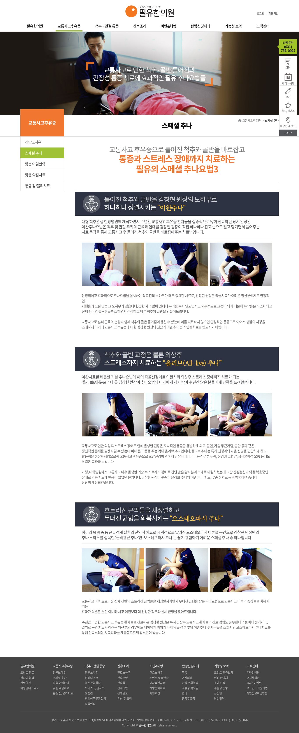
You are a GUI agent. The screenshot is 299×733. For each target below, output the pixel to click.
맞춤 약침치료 (35, 174)
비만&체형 (168, 26)
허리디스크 (91, 678)
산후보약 (122, 678)
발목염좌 (90, 704)
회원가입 (273, 13)
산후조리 (139, 26)
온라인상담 (253, 672)
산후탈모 (122, 693)
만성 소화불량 (190, 683)
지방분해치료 (157, 688)
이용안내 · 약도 (29, 688)
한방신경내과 (200, 26)
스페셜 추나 (33, 153)
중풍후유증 (188, 698)
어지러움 (187, 678)
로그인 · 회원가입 (257, 688)
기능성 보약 (233, 26)
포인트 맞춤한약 (159, 678)
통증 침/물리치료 (37, 185)
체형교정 (155, 693)
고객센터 (262, 26)
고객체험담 (253, 678)
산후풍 (121, 683)
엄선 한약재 (221, 678)
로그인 (260, 13)
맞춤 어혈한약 (35, 164)
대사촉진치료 (157, 683)
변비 (184, 693)
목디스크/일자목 (94, 688)
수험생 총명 (221, 688)
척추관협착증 (93, 683)
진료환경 (25, 683)
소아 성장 (219, 683)
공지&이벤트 (254, 683)
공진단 (218, 693)
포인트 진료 (27, 672)
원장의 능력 (27, 678)
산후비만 (122, 688)
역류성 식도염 (190, 688)
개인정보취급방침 (256, 693)
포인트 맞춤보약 (223, 672)
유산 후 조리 (124, 698)
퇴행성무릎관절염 (95, 698)
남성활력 (219, 698)
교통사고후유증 (69, 26)
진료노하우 (123, 672)
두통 (184, 672)
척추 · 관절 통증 (107, 26)
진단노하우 (33, 142)
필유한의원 (35, 26)
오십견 (89, 693)
